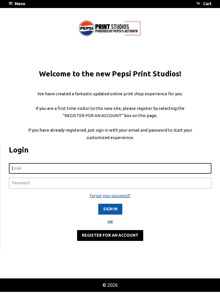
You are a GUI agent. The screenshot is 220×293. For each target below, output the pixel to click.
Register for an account (110, 235)
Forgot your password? (110, 195)
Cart (206, 3)
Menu (19, 3)
